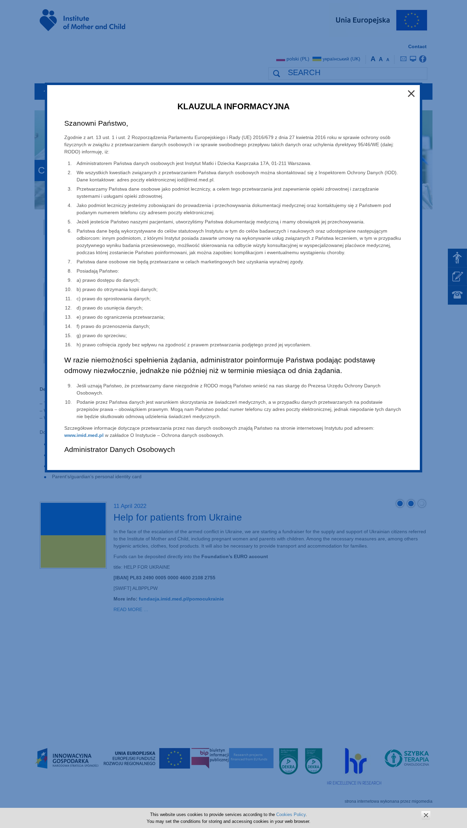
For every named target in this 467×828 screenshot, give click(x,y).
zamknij (425, 815)
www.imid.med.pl (84, 435)
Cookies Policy (291, 814)
